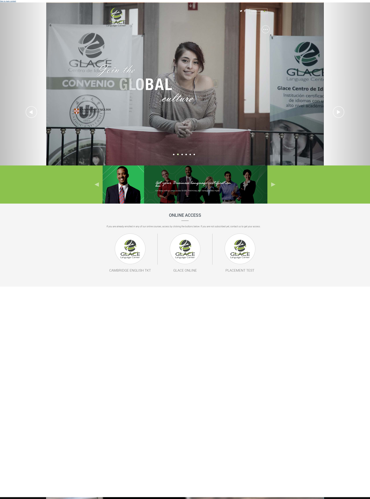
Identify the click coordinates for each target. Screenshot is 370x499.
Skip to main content (8, 1)
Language (257, 11)
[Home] (116, 16)
